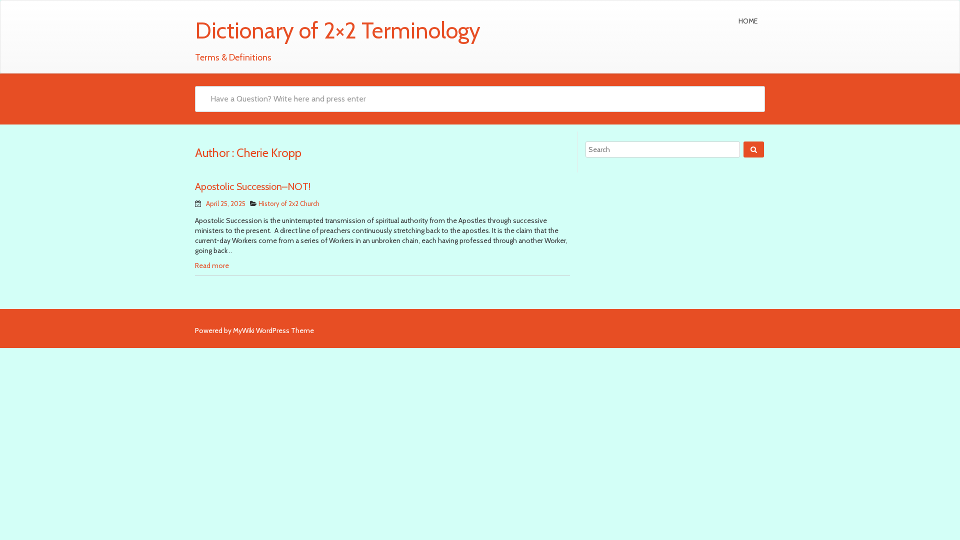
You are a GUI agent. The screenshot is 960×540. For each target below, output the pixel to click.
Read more (212, 265)
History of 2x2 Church (289, 204)
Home (748, 21)
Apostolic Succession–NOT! (252, 186)
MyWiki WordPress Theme (273, 330)
